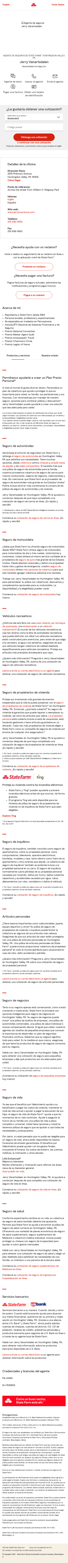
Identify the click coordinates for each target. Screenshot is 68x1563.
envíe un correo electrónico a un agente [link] (32, 671)
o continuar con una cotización (34, 142)
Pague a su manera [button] (34, 295)
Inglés (11, 199)
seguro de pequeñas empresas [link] (49, 1076)
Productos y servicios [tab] (18, 355)
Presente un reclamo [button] (34, 266)
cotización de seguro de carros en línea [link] (38, 518)
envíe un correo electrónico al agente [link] (31, 979)
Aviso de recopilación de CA (40, 1547)
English (6, 5)
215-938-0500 (15, 222)
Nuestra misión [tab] (50, 355)
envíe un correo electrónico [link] (26, 1354)
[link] (55, 78)
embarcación (30, 626)
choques (44, 463)
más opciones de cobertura (38, 569)
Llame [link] (5, 671)
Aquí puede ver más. (13, 1171)
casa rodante (43, 623)
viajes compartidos (29, 466)
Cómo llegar (14, 180)
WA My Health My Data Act (13, 1547)
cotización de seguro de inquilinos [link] (35, 895)
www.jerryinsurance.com (21, 212)
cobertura (25, 463)
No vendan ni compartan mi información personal (21, 1550)
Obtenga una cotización (34, 137)
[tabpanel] (34, 198)
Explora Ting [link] (9, 816)
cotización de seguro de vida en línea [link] (36, 1189)
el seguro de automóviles (25, 456)
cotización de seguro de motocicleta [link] (36, 594)
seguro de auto (27, 560)
